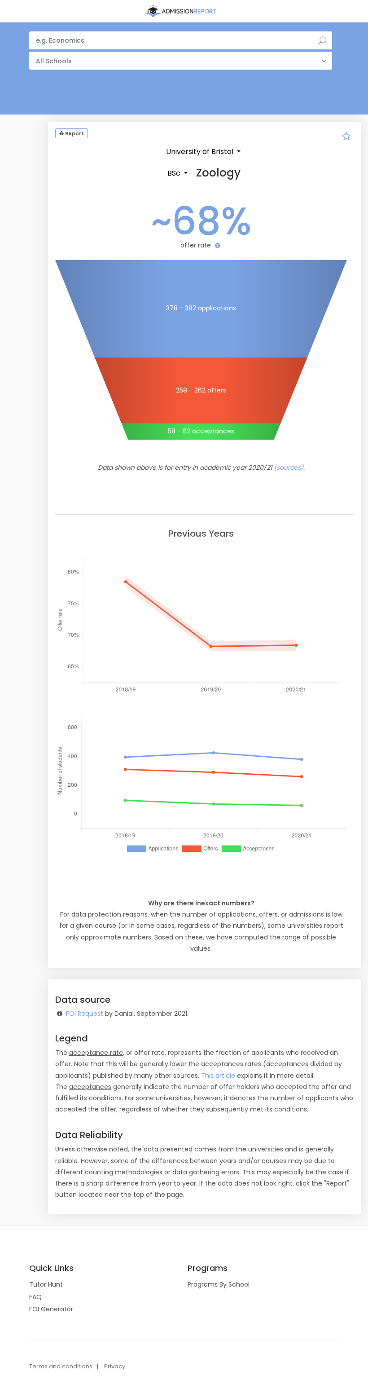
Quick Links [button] (51, 1268)
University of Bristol (200, 151)
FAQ (35, 1296)
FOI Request (84, 1013)
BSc (174, 173)
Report (74, 133)
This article (218, 1075)
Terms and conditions (60, 1366)
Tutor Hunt (46, 1284)
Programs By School (219, 1284)
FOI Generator (51, 1309)
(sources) (288, 467)
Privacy (114, 1366)
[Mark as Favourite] (346, 137)
